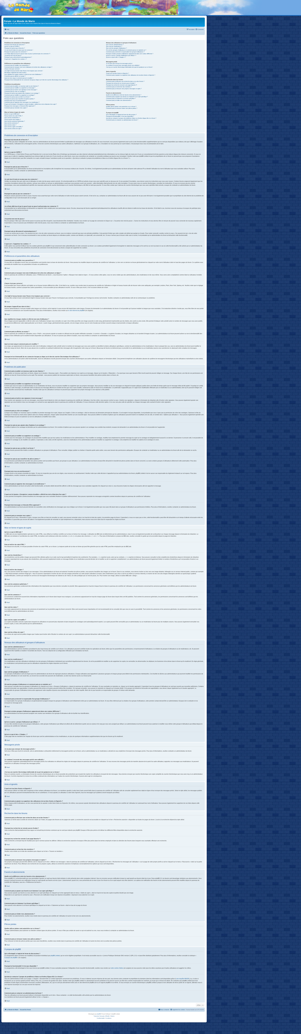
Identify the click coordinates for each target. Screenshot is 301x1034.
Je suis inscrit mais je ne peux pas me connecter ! (18, 50)
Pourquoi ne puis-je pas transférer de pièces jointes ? (19, 98)
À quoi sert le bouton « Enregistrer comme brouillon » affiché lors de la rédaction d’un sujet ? (30, 104)
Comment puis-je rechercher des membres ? (119, 86)
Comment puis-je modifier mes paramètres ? (17, 65)
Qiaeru (113, 1016)
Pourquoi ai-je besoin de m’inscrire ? (14, 44)
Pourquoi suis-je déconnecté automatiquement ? (18, 57)
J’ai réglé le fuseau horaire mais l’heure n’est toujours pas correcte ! (23, 70)
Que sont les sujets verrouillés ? (13, 126)
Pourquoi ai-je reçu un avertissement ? (15, 100)
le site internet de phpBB (76, 310)
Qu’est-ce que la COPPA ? (12, 46)
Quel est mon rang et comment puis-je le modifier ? (18, 78)
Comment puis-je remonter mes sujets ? (15, 108)
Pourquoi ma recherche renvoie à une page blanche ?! (121, 85)
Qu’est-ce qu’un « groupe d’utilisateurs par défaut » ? (121, 55)
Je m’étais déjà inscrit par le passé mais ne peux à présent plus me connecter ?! (27, 53)
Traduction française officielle (101, 1016)
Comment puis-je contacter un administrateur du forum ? (122, 120)
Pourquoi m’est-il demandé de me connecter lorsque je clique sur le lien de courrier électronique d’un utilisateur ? (36, 80)
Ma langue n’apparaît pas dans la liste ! (15, 72)
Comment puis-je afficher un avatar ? (15, 76)
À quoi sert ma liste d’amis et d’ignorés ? (117, 73)
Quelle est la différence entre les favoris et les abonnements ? (123, 95)
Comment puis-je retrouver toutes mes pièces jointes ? (121, 108)
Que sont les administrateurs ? (115, 44)
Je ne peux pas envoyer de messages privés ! (119, 63)
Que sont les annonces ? (11, 123)
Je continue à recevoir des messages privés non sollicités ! (123, 65)
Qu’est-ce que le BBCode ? (12, 114)
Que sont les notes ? (10, 125)
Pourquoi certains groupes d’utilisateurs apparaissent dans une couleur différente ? (129, 53)
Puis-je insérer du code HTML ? (13, 116)
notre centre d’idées (117, 968)
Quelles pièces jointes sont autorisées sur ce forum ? (121, 106)
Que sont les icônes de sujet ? (13, 128)
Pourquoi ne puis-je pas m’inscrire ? (14, 48)
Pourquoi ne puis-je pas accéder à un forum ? (17, 97)
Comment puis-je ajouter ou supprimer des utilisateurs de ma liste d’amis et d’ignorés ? (130, 75)
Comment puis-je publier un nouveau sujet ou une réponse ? (21, 86)
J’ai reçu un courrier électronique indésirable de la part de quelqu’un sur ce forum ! (129, 67)
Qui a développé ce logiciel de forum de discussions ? (121, 114)
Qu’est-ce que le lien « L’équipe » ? (116, 57)
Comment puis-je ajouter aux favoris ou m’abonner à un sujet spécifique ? (127, 96)
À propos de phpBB (10, 957)
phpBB (99, 1014)
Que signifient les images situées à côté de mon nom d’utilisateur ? (23, 74)
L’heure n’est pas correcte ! (12, 69)
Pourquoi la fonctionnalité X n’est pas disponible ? (120, 116)
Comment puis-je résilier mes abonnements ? (119, 100)
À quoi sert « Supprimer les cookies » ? (15, 59)
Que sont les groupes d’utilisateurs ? (116, 48)
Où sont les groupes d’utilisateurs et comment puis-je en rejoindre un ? (126, 50)
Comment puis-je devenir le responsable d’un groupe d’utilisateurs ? (125, 52)
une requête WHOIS (182, 978)
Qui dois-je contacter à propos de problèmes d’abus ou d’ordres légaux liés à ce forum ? (131, 118)
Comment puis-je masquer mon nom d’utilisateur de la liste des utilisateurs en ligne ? (28, 67)
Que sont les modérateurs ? (114, 46)
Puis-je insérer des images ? (12, 119)
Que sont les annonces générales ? (14, 121)
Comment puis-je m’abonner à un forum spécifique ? (121, 98)
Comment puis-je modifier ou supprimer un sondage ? (19, 95)
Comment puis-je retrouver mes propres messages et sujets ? (124, 88)
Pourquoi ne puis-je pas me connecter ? (15, 52)
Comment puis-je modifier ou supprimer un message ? (19, 88)
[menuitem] (6, 29)
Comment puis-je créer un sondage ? (15, 91)
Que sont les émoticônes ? (12, 117)
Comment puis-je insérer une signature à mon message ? (20, 89)
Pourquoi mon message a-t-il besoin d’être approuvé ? (19, 106)
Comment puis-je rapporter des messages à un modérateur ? (21, 102)
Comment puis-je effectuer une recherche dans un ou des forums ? (125, 81)
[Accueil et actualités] (21, 7)
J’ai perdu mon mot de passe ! (13, 55)
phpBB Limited (55, 955)
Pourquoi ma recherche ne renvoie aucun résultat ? (120, 83)
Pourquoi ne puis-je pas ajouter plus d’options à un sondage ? (21, 93)
